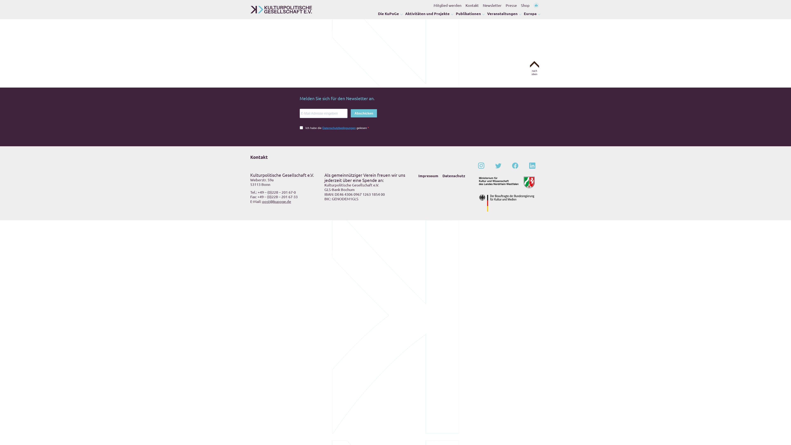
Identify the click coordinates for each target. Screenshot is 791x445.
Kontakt (472, 5)
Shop (525, 5)
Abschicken (364, 113)
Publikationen (468, 13)
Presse (511, 5)
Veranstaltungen (502, 13)
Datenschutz (453, 175)
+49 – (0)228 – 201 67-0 (277, 192)
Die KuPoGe (388, 13)
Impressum (428, 175)
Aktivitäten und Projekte (427, 13)
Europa (530, 13)
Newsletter (492, 5)
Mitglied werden (447, 5)
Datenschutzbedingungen (339, 128)
